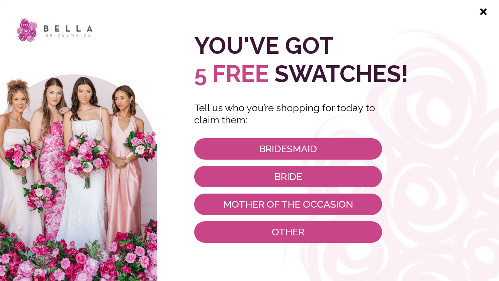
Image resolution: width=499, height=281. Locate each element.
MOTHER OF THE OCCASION (288, 204)
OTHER (288, 232)
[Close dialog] (483, 12)
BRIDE (288, 176)
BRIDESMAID (288, 149)
